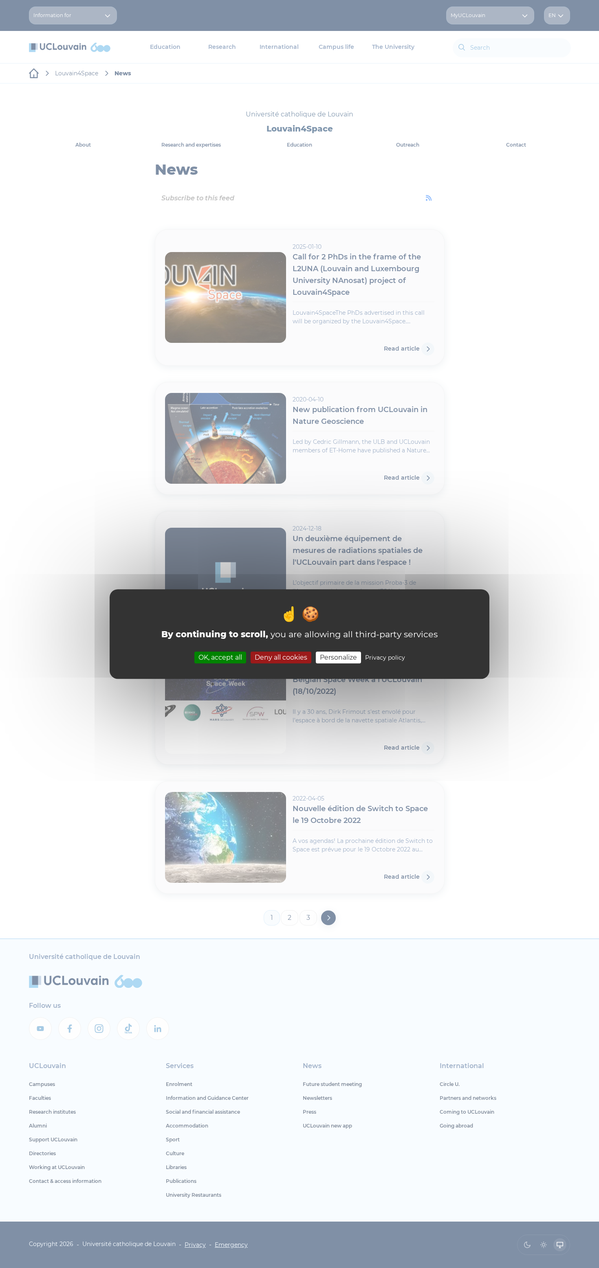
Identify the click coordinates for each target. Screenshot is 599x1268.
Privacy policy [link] (385, 657)
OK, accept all (220, 657)
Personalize (338, 657)
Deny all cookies (281, 657)
